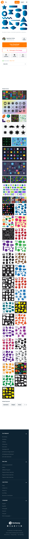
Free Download (14, 44)
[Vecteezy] (2, 2)
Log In (22, 2)
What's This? (12, 60)
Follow (24, 39)
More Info (5, 64)
